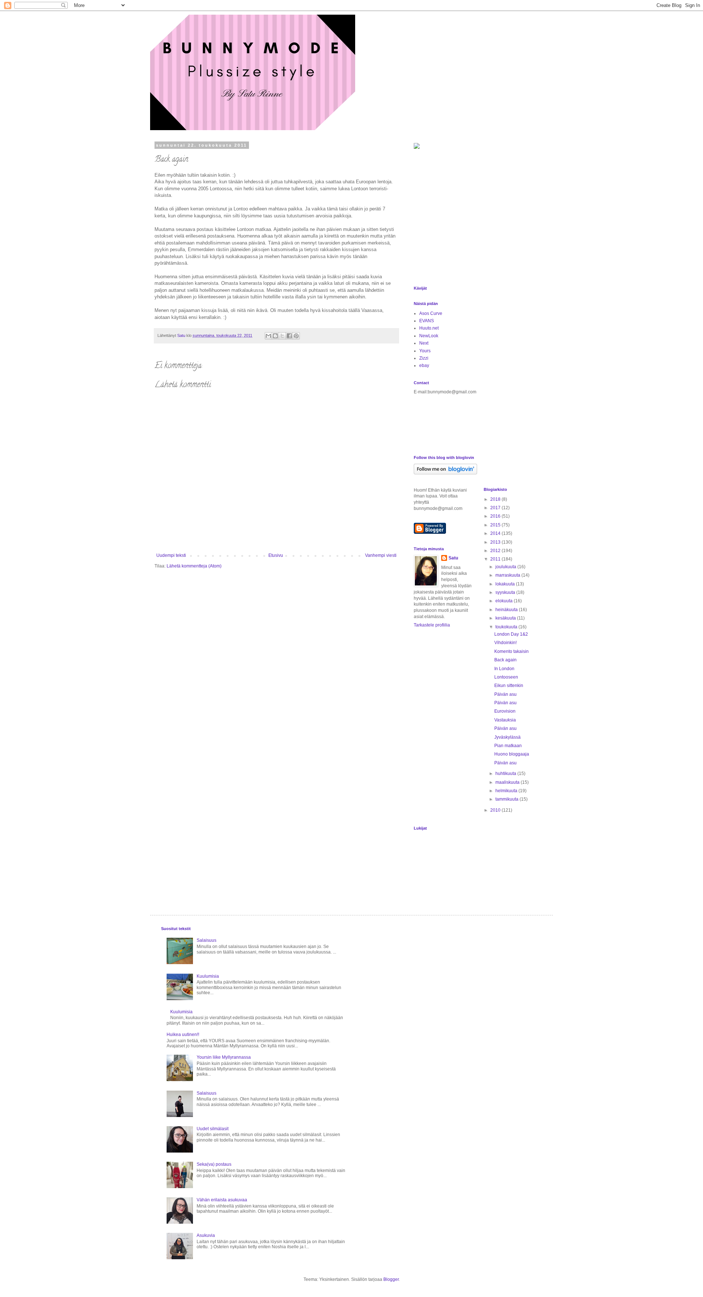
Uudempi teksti (171, 555)
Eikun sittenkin (508, 685)
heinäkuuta (507, 609)
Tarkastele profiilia (432, 625)
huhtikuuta (506, 773)
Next (423, 343)
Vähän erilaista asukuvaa (222, 1199)
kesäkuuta (506, 618)
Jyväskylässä (507, 737)
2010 (496, 810)
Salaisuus (206, 940)
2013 (496, 542)
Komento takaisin (511, 651)
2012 (496, 550)
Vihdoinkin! (505, 642)
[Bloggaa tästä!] (275, 335)
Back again (505, 659)
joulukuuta (506, 566)
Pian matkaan (508, 745)
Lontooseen (506, 677)
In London (504, 668)
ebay (424, 365)
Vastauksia (505, 720)
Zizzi (423, 358)
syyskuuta (505, 592)
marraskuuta (508, 575)
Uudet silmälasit (212, 1128)
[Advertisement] (459, 227)
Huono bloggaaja (511, 754)
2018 (496, 499)
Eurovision (505, 711)
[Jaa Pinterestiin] (296, 335)
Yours (425, 350)
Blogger (391, 1279)
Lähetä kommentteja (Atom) (194, 566)
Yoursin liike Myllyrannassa (224, 1057)
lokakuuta (505, 584)
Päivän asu (505, 694)
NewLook (428, 335)
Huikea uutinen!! (183, 1034)
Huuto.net (429, 328)
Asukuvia (206, 1235)
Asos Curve (430, 313)
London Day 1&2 (511, 634)
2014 (496, 533)
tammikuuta (507, 799)
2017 (496, 507)
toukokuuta (506, 626)
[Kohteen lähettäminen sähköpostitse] (268, 335)
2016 (496, 516)
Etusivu (275, 555)
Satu (453, 558)
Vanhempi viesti (381, 555)
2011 (496, 559)
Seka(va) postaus (214, 1164)
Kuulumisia (208, 976)
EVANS (426, 320)
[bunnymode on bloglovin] (445, 472)
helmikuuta (506, 790)
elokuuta (504, 600)
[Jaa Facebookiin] (289, 335)
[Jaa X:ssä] (282, 335)
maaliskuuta (508, 782)
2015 (496, 525)
